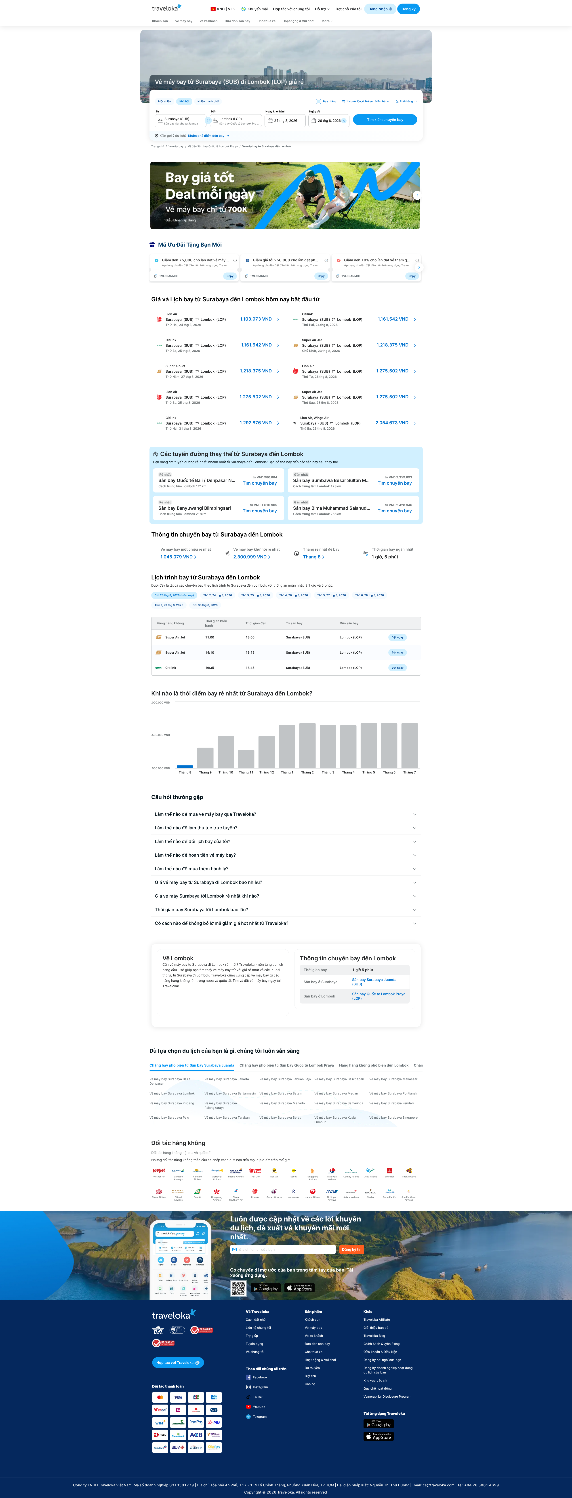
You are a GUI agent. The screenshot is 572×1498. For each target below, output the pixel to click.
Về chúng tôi (255, 1352)
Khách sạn (312, 1319)
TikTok (258, 1397)
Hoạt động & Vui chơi (320, 1360)
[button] (380, 9)
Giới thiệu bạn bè (376, 1327)
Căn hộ (310, 1384)
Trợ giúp (252, 1335)
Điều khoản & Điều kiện (380, 1352)
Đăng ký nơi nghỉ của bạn (382, 1360)
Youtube (259, 1407)
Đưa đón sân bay (317, 1344)
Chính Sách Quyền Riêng (382, 1344)
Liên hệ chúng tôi (258, 1327)
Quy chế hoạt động (378, 1388)
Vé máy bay (313, 1327)
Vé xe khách (314, 1335)
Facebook (260, 1377)
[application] (286, 738)
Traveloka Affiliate (377, 1319)
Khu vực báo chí (375, 1380)
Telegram (260, 1416)
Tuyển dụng (254, 1344)
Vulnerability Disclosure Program (387, 1396)
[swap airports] (208, 120)
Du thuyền (312, 1368)
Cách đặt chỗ (255, 1319)
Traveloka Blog (374, 1335)
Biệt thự (310, 1376)
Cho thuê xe (313, 1352)
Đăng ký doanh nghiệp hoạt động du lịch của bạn (388, 1370)
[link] (157, 146)
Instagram (260, 1387)
